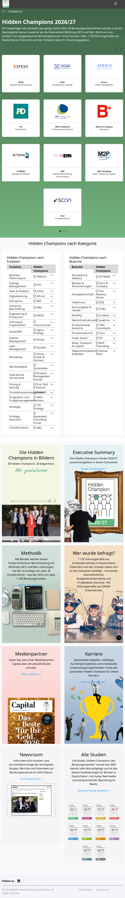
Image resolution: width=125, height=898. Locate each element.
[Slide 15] (30, 501)
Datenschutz (85, 889)
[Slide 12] (26, 501)
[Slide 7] (19, 501)
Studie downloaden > (94, 469)
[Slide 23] (41, 501)
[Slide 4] (15, 501)
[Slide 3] (65, 231)
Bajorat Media (42, 889)
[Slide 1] (60, 231)
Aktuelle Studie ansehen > (94, 790)
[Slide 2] (62, 231)
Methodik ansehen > (31, 585)
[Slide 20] (37, 501)
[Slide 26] (45, 501)
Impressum (102, 889)
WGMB (14, 889)
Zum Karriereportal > (94, 682)
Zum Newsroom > (31, 779)
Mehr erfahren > (31, 674)
